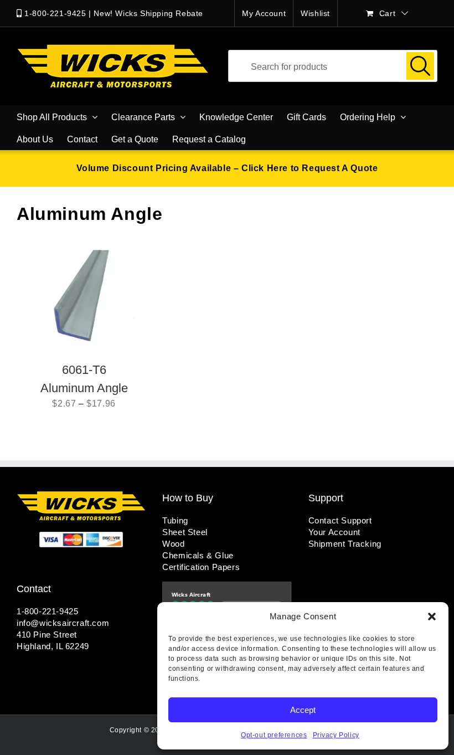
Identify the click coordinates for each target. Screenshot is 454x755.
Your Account (334, 532)
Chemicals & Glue (198, 555)
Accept (303, 710)
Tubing (175, 520)
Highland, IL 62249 (53, 646)
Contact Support (340, 520)
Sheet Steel (185, 532)
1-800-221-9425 (55, 13)
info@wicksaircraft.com (63, 623)
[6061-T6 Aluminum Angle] (84, 300)
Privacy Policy (336, 735)
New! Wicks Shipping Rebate (148, 13)
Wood (173, 543)
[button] (431, 616)
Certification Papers (201, 567)
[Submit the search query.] (420, 65)
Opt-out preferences (274, 735)
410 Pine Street (47, 634)
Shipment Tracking (344, 543)
